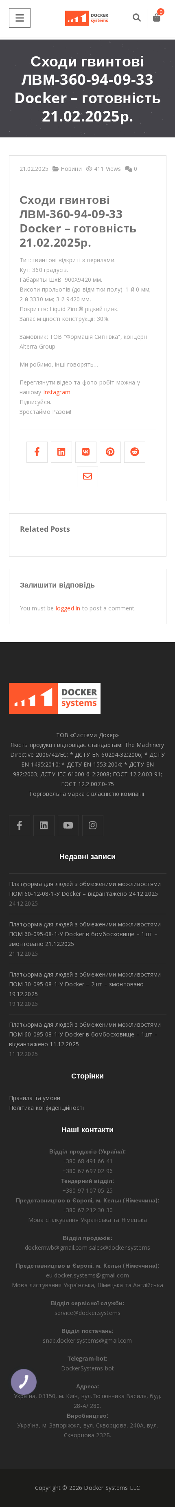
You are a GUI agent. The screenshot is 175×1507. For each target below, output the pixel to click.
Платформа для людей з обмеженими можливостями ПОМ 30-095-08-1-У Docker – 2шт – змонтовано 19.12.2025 (85, 984)
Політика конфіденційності (46, 1107)
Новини (70, 168)
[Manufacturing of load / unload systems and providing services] (87, 18)
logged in (68, 608)
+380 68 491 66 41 (87, 1161)
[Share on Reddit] (135, 452)
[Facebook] (19, 825)
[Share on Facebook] (37, 452)
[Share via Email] (87, 476)
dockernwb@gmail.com (56, 1247)
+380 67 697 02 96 (87, 1171)
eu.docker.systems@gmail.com (87, 1275)
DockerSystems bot (87, 1368)
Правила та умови (35, 1098)
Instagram (56, 392)
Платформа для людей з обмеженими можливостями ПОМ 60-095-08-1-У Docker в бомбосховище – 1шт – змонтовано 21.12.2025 (85, 934)
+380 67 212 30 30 (87, 1210)
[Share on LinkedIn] (61, 452)
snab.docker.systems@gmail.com (87, 1340)
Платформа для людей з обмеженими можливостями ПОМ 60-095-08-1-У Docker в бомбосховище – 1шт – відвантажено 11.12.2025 (85, 1034)
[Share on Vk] (86, 452)
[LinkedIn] (44, 825)
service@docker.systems (87, 1313)
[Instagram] (93, 825)
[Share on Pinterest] (110, 452)
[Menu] (20, 18)
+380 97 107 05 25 (87, 1190)
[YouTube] (68, 825)
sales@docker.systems (119, 1247)
